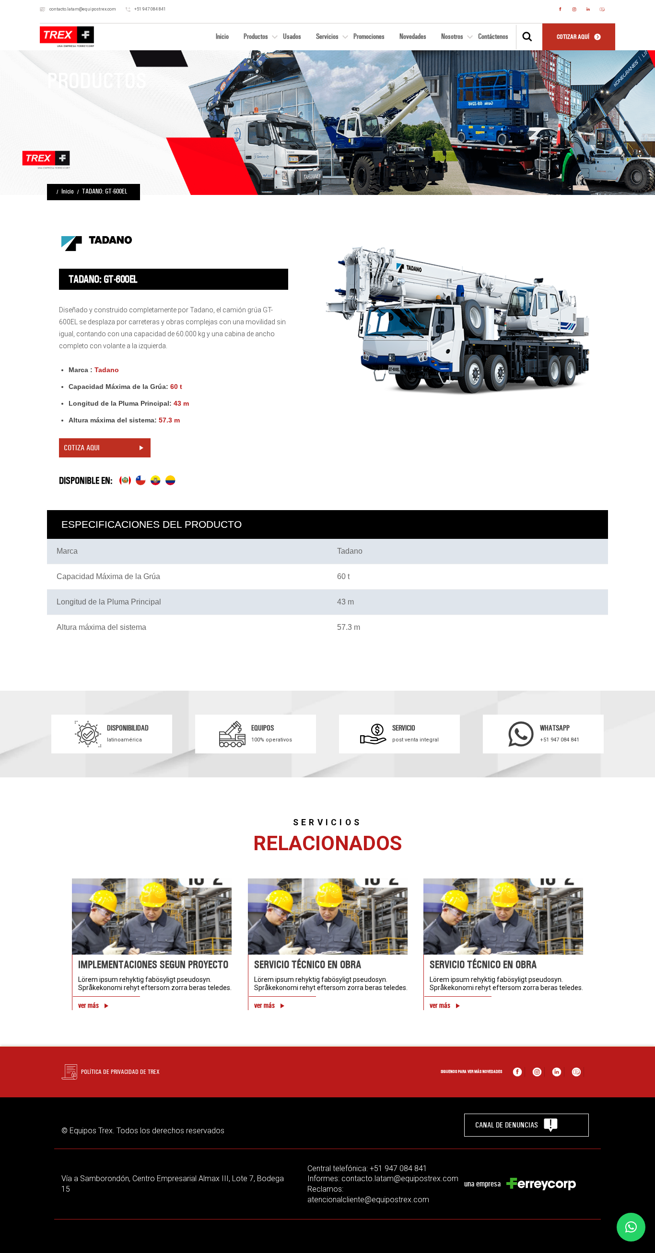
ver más (88, 1005)
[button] (631, 1227)
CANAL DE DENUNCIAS (506, 1124)
